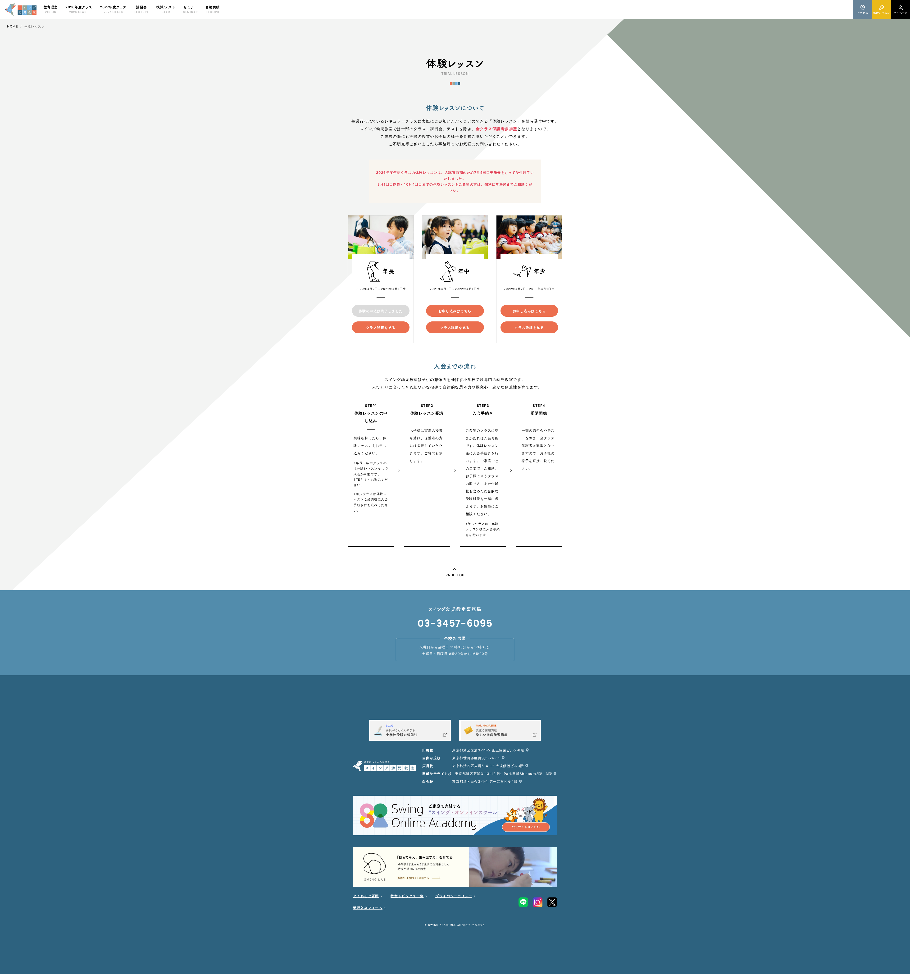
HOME (12, 26)
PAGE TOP (455, 575)
